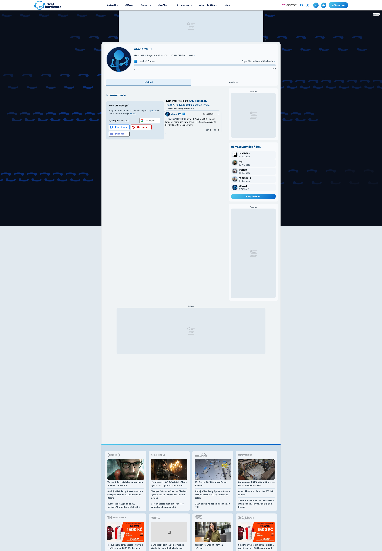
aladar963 (176, 114)
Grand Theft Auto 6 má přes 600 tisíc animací (256, 493)
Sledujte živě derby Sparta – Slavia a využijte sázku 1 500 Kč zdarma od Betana (125, 494)
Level (141, 61)
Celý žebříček (253, 196)
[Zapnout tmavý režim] (323, 5)
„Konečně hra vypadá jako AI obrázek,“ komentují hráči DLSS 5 (123, 505)
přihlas (153, 110)
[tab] (148, 82)
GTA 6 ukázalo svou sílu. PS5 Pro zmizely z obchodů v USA (167, 505)
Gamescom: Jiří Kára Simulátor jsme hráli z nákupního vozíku (256, 484)
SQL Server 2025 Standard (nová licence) (211, 484)
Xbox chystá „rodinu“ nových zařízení (209, 546)
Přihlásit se (338, 5)
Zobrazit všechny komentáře (180, 108)
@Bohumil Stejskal (177, 119)
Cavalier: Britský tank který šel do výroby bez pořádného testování (167, 546)
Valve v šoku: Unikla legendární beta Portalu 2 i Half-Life (125, 484)
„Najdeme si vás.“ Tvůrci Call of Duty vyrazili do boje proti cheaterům (169, 484)
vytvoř (133, 113)
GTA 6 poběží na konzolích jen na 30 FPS (212, 505)
